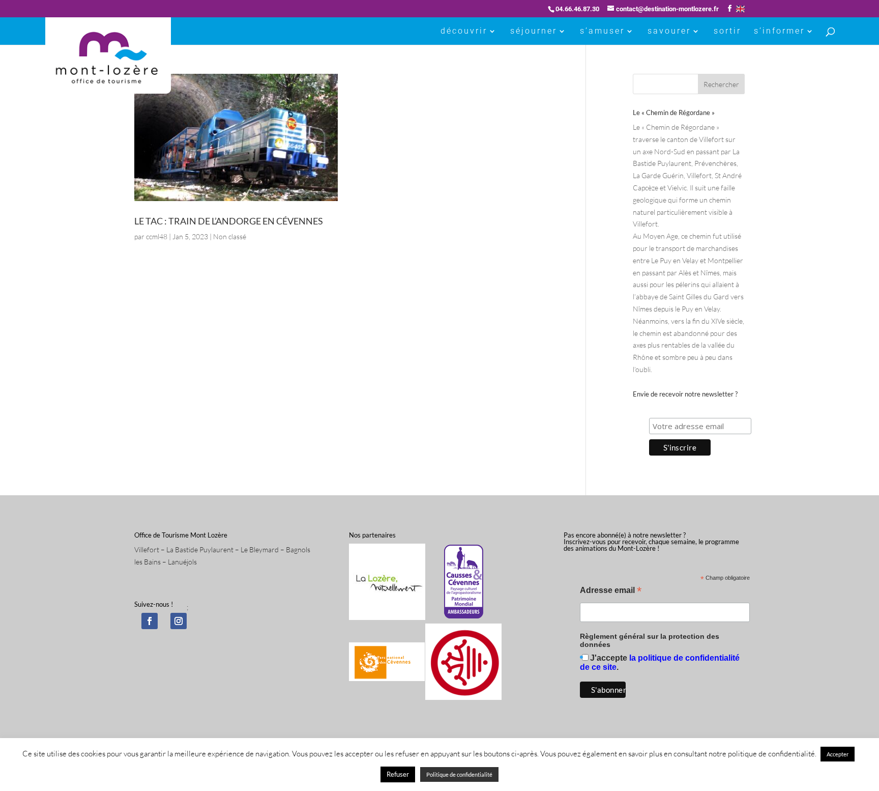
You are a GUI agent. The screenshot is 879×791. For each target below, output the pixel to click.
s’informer (779, 31)
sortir (727, 31)
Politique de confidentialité (459, 774)
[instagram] (178, 621)
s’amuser (602, 31)
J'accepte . (660, 662)
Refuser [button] (398, 774)
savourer (669, 31)
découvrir (464, 31)
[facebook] (149, 621)
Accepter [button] (837, 754)
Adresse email (610, 591)
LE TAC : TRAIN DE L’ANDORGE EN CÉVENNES (228, 221)
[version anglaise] (740, 9)
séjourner (533, 31)
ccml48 (156, 236)
